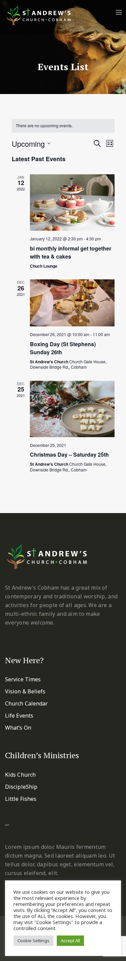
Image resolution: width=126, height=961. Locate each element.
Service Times (23, 679)
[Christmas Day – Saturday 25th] (72, 409)
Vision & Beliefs (25, 691)
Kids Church (20, 774)
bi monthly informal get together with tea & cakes (70, 252)
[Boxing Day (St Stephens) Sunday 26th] (72, 302)
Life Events (19, 715)
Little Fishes (20, 799)
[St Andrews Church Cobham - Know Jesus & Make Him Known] (38, 14)
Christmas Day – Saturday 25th (69, 454)
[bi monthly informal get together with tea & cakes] (72, 202)
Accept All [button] (70, 940)
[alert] (63, 126)
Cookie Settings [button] (33, 940)
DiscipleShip (21, 786)
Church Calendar (26, 703)
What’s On (18, 727)
